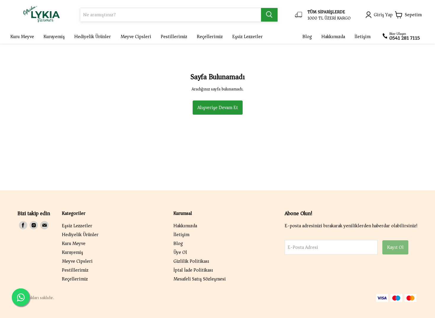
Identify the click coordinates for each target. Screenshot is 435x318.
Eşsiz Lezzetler (77, 226)
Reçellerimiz (75, 279)
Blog (178, 243)
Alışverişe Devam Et (217, 107)
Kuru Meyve (74, 243)
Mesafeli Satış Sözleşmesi (199, 279)
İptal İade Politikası (193, 270)
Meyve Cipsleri (77, 261)
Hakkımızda (185, 226)
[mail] (44, 225)
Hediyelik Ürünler (80, 235)
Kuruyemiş (72, 252)
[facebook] (23, 225)
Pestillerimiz (75, 270)
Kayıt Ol (395, 247)
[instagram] (34, 225)
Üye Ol (180, 252)
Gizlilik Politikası (191, 261)
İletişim (181, 235)
